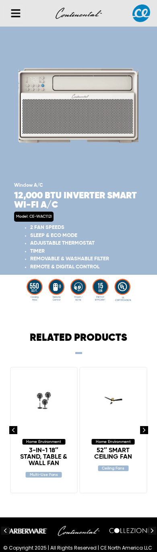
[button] (15, 13)
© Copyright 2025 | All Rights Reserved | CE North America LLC (77, 547)
